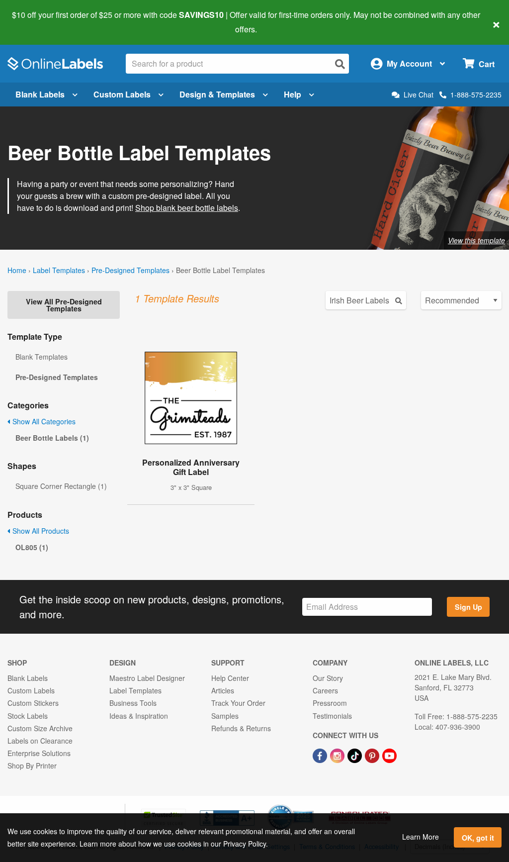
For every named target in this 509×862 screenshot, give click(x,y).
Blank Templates (41, 357)
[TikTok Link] (355, 755)
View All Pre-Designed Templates (64, 304)
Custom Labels (122, 94)
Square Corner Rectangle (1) (61, 486)
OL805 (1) (31, 547)
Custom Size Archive (40, 728)
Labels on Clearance (40, 741)
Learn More (420, 837)
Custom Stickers (33, 703)
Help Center (230, 678)
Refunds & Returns (241, 728)
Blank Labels (40, 94)
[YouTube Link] (389, 755)
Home (16, 270)
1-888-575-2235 (476, 94)
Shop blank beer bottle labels (186, 207)
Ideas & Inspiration (138, 716)
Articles (222, 690)
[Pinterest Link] (373, 755)
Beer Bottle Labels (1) (52, 438)
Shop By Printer (32, 765)
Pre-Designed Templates (130, 270)
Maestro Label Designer (147, 678)
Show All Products (39, 531)
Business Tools (133, 703)
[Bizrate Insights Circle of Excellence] (310, 805)
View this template (476, 240)
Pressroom (330, 703)
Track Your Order (238, 703)
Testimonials (332, 716)
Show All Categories (43, 421)
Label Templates (59, 270)
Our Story (328, 678)
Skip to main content (36, 22)
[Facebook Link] (321, 755)
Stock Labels (27, 716)
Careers (325, 690)
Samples (225, 716)
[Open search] (340, 64)
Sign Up (468, 607)
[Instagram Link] (338, 755)
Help (292, 94)
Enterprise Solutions (39, 753)
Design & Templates (217, 94)
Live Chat (418, 94)
